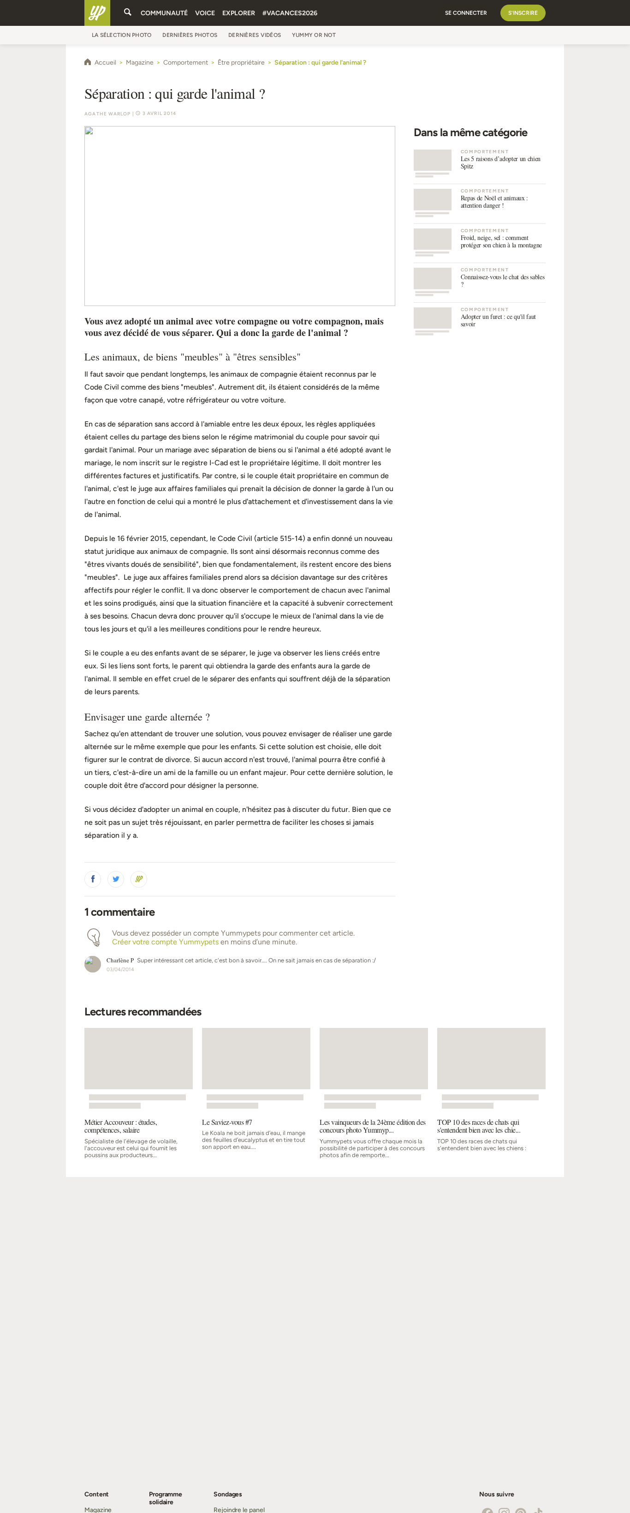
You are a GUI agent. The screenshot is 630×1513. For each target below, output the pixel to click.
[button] (92, 879)
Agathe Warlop (107, 114)
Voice (205, 13)
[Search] (127, 13)
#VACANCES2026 (289, 13)
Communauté (164, 13)
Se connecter (466, 13)
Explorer (238, 13)
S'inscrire (523, 13)
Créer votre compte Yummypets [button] (165, 941)
